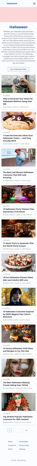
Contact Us (12, 445)
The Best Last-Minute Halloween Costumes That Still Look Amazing (18, 175)
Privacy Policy (24, 445)
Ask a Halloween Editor (18, 69)
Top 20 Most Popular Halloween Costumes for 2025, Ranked (18, 418)
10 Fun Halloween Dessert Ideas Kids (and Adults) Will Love (18, 278)
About (10, 442)
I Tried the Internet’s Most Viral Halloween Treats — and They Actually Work (18, 138)
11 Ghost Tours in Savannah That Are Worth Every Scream (18, 244)
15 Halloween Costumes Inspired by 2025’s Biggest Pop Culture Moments (18, 314)
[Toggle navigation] (34, 3)
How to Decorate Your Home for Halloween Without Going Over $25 (18, 101)
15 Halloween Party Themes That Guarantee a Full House (18, 210)
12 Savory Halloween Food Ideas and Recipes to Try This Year (18, 349)
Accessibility (23, 442)
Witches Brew (18, 41)
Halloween (6, 95)
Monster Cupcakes (8, 52)
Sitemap (22, 449)
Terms (10, 449)
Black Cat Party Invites (21, 47)
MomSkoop (12, 3)
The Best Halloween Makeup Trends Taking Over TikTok (16, 383)
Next (26, 430)
